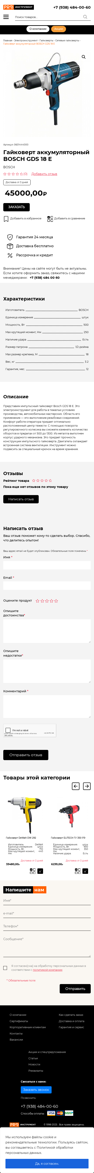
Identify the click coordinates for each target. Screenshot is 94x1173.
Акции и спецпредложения (47, 1052)
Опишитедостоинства (14, 613)
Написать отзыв (21, 499)
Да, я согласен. (47, 1164)
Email (8, 577)
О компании (38, 28)
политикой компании (47, 969)
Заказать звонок (36, 1089)
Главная (7, 40)
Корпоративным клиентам (28, 1027)
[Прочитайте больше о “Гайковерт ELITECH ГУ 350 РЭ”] (85, 871)
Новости (34, 1064)
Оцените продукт (17, 600)
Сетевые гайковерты (67, 40)
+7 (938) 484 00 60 (45, 277)
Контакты (16, 1033)
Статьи (33, 1058)
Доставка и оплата (71, 1021)
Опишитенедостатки (13, 653)
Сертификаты (19, 1021)
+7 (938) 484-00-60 (72, 7)
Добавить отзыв (44, 174)
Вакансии (16, 1039)
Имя (7, 557)
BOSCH (9, 167)
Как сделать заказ (71, 1014)
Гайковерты (46, 40)
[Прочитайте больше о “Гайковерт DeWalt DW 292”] (40, 871)
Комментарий (15, 691)
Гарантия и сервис (71, 1027)
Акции (58, 28)
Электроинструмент (26, 40)
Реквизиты (35, 1070)
